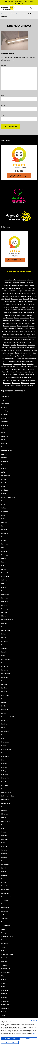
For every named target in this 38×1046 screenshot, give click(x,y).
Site (2, 115)
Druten (7, 301)
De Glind (7, 299)
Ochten (34, 350)
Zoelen (24, 385)
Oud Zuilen (32, 353)
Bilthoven (6, 291)
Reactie (4, 65)
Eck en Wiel (19, 301)
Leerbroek (25, 326)
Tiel (18, 366)
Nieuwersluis (31, 347)
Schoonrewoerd (7, 364)
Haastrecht (30, 310)
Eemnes (20, 304)
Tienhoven (23, 366)
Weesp (30, 377)
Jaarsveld (18, 320)
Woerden (33, 380)
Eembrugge (6, 304)
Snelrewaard (17, 364)
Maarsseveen (32, 337)
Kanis (30, 320)
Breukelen (17, 293)
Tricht (29, 366)
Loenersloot (32, 331)
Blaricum (13, 291)
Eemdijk (14, 304)
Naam (3, 95)
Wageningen (18, 377)
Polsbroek (26, 356)
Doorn (20, 299)
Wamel (25, 377)
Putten (32, 356)
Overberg (13, 356)
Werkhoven (5, 380)
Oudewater (5, 356)
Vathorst (30, 369)
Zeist (12, 385)
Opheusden (24, 353)
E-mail (3, 105)
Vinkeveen (19, 372)
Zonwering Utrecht (7, 936)
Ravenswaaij (5, 358)
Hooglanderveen (8, 318)
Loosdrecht (6, 334)
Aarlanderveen (21, 280)
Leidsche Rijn (12, 329)
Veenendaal (6, 372)
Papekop (19, 356)
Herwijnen (30, 312)
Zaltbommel (25, 383)
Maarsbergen (6, 337)
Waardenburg (29, 375)
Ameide (22, 282)
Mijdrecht (30, 339)
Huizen (32, 318)
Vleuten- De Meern (29, 372)
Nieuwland (4, 350)
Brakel (11, 293)
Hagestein (7, 312)
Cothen (23, 296)
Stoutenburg (11, 366)
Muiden (31, 342)
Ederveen (30, 301)
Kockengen (19, 323)
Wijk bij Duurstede (23, 380)
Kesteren (12, 323)
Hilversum (8, 315)
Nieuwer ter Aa (21, 347)
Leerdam (31, 326)
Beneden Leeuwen (6, 450)
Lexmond (27, 329)
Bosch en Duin (29, 291)
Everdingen (30, 304)
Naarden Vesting (22, 345)
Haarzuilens (22, 310)
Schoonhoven (30, 361)
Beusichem (31, 288)
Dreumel (26, 299)
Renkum (19, 358)
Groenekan (14, 310)
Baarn (31, 285)
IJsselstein (6, 320)
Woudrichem (16, 383)
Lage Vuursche (5, 673)
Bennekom (17, 288)
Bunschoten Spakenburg (8, 497)
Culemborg (30, 296)
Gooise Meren (17, 307)
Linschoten (5, 331)
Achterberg (7, 282)
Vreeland (15, 375)
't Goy (14, 280)
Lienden (32, 329)
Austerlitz (25, 285)
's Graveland (8, 280)
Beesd (11, 288)
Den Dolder (14, 299)
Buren (12, 296)
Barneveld (5, 288)
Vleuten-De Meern (7, 954)
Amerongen (29, 282)
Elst (25, 304)
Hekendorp (22, 312)
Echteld (12, 301)
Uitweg (18, 369)
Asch (13, 285)
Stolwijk (3, 366)
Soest (24, 364)
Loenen (11, 331)
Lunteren (27, 334)
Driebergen (33, 299)
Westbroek (13, 380)
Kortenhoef (27, 323)
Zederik (32, 383)
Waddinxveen (9, 377)
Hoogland (29, 315)
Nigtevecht (12, 350)
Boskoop (5, 293)
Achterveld (15, 282)
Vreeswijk (21, 375)
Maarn (33, 334)
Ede (25, 301)
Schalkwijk (12, 361)
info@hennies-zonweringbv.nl (14, 1)
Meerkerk (23, 339)
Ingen (12, 320)
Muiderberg (6, 345)
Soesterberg (30, 364)
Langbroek (13, 326)
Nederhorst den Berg (7, 796)
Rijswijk (5, 361)
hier (34, 1033)
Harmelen (15, 312)
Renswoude (26, 358)
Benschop (24, 288)
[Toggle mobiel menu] (35, 8)
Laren (19, 326)
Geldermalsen (8, 307)
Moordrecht (24, 342)
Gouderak (7, 310)
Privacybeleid (33, 1020)
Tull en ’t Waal (5, 925)
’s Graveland (5, 396)
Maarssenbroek (22, 337)
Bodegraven (20, 291)
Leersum (4, 329)
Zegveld (7, 385)
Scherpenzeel (21, 361)
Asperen (18, 285)
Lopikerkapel (19, 334)
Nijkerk (19, 350)
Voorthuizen (7, 375)
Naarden (13, 345)
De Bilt (3, 515)
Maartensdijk (9, 339)
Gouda (32, 307)
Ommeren (10, 353)
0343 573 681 (29, 1)
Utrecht (24, 369)
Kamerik (24, 320)
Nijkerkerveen (27, 350)
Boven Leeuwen (6, 483)
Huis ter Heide (24, 318)
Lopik (12, 334)
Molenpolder (8, 342)
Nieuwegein (12, 347)
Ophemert (17, 353)
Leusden (20, 329)
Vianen (13, 372)
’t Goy (3, 400)
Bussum (17, 296)
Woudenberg (7, 383)
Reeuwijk (13, 358)
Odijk (4, 353)
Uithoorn (12, 369)
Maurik (16, 339)
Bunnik (24, 293)
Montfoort (16, 342)
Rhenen (33, 358)
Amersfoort (7, 285)
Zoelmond (30, 385)
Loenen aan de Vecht (21, 331)
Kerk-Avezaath (6, 659)
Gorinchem (25, 307)
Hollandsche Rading (19, 315)
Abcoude (30, 280)
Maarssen (14, 337)
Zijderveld (18, 385)
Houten (16, 318)
